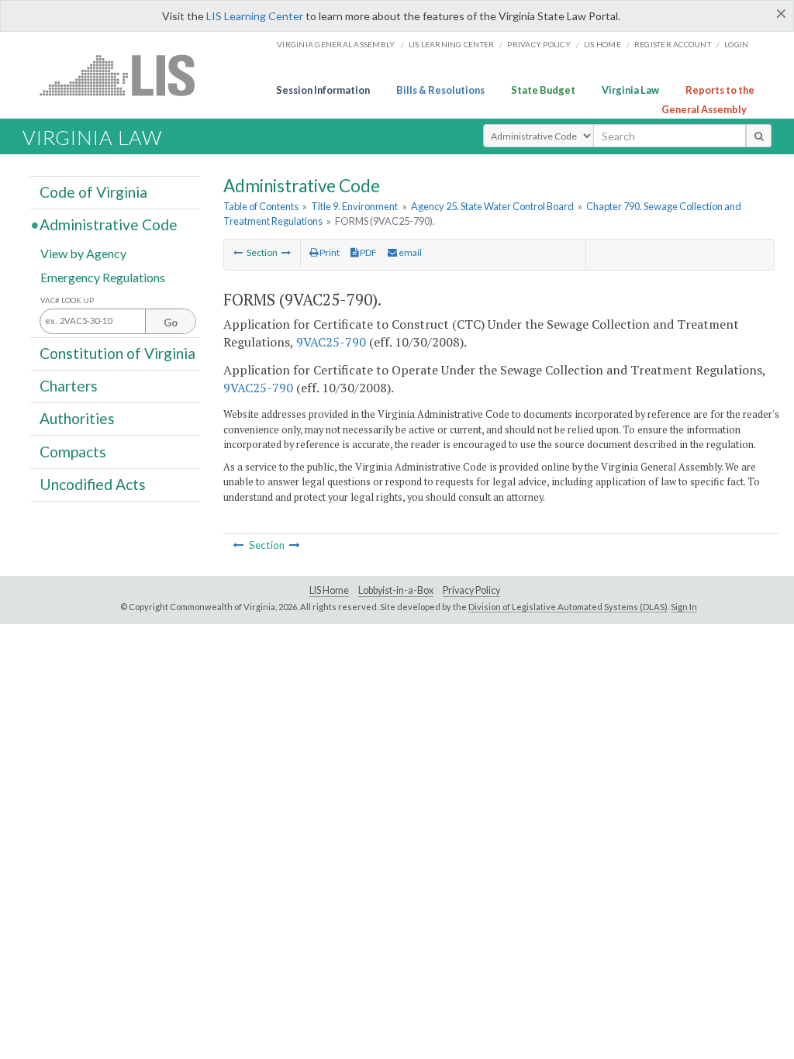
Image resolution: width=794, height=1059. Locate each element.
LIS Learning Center (254, 15)
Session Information (323, 90)
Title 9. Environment (354, 206)
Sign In (684, 607)
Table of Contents (261, 206)
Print (329, 252)
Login (736, 44)
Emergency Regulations (102, 276)
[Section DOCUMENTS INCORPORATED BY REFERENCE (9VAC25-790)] (286, 252)
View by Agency (83, 252)
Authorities (77, 418)
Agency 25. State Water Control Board (492, 206)
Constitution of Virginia (117, 353)
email (409, 252)
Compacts (73, 451)
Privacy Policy (539, 44)
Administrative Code (109, 224)
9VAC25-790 (331, 341)
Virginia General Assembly (336, 44)
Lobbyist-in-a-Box (395, 590)
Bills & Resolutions (440, 90)
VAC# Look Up (67, 300)
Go (171, 322)
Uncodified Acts (93, 484)
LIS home (602, 44)
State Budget (543, 90)
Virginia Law (630, 90)
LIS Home (329, 590)
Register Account (672, 44)
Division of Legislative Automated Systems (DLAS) (568, 607)
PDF (367, 252)
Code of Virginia (93, 192)
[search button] (759, 135)
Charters (69, 386)
